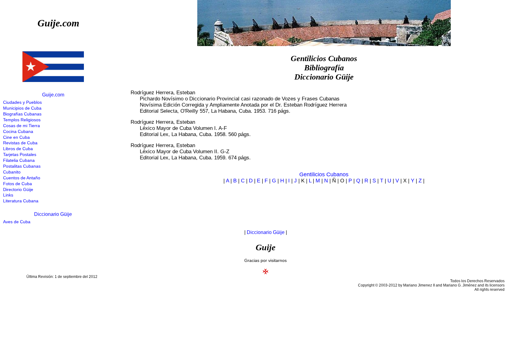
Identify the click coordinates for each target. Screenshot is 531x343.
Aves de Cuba (16, 221)
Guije (265, 247)
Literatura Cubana (20, 200)
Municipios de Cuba (22, 108)
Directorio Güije (18, 189)
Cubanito (12, 172)
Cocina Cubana (18, 131)
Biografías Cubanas (22, 113)
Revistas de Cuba (20, 142)
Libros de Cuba (18, 148)
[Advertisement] (319, 203)
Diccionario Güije (53, 214)
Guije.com (58, 23)
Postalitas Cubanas (22, 166)
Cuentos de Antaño (21, 177)
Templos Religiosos (22, 119)
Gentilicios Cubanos (323, 174)
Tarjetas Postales (19, 154)
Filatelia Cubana (19, 160)
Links (8, 195)
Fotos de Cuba (17, 183)
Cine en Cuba (16, 137)
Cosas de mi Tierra (21, 125)
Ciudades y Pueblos (22, 102)
